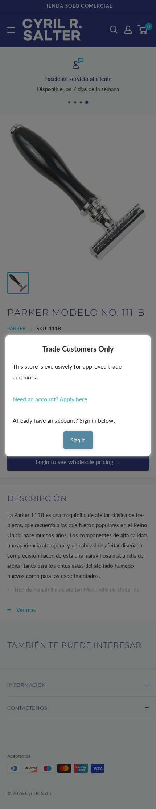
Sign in (78, 440)
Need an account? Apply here (50, 398)
